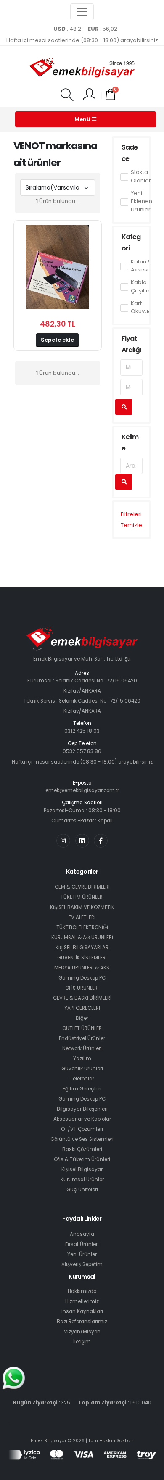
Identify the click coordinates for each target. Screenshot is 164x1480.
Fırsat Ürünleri (82, 1244)
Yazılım (82, 1058)
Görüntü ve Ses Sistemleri (82, 1139)
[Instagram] (63, 841)
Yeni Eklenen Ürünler (141, 201)
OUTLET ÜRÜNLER (82, 1028)
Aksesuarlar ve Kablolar (82, 1119)
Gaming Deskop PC (82, 977)
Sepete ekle (57, 339)
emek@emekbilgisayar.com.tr (82, 790)
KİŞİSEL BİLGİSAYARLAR (82, 947)
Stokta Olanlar (141, 176)
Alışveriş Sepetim (82, 1264)
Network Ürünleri (82, 1048)
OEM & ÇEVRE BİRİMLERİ (82, 887)
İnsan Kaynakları (82, 1311)
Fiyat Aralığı (131, 344)
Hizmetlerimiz (82, 1301)
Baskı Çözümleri (82, 1149)
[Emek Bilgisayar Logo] (82, 68)
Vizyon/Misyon (82, 1331)
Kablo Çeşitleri (142, 286)
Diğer (82, 1018)
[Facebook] (101, 841)
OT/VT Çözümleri (82, 1129)
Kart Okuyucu (143, 307)
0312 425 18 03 (82, 731)
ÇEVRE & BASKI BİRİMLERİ (82, 998)
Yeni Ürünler (82, 1254)
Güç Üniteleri (82, 1189)
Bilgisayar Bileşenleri (82, 1109)
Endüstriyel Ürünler (82, 1038)
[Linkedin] (82, 841)
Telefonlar (82, 1078)
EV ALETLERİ (82, 917)
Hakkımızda (82, 1291)
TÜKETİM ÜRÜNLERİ (82, 897)
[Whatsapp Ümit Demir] (13, 1377)
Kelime (130, 442)
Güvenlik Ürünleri (82, 1068)
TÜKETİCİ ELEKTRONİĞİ (82, 927)
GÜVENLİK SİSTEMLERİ (82, 957)
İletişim (82, 1341)
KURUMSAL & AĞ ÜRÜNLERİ (82, 937)
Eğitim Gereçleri (82, 1088)
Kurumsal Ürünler (82, 1179)
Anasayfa (82, 1234)
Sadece (130, 152)
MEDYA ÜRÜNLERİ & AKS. (82, 967)
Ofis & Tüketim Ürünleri (82, 1159)
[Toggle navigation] (82, 11)
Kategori (131, 242)
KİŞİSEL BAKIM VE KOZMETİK (82, 907)
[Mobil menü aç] (67, 95)
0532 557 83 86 (82, 751)
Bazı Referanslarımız (82, 1321)
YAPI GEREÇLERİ (82, 1008)
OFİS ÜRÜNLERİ (82, 988)
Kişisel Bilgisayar (82, 1169)
